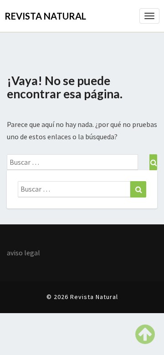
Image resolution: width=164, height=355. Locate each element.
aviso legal (23, 252)
